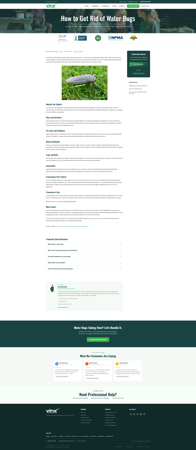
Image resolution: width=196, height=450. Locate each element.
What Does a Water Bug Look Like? (138, 86)
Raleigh (48, 436)
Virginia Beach (109, 436)
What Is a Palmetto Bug (135, 89)
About (87, 6)
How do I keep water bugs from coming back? (60, 269)
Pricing (114, 6)
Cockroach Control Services (80, 398)
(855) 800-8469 (145, 1)
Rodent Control (109, 420)
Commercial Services (111, 425)
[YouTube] (140, 414)
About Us (83, 412)
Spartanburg (101, 436)
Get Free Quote (133, 6)
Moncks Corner (75, 436)
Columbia (60, 436)
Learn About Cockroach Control (98, 339)
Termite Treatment (110, 417)
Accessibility (140, 446)
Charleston (54, 436)
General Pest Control (110, 412)
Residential (96, 6)
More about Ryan (63, 307)
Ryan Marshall (101, 24)
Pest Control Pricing (118, 398)
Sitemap (148, 446)
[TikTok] (144, 414)
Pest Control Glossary (86, 420)
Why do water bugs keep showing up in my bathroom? (62, 250)
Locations (122, 6)
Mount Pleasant (85, 436)
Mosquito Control (109, 415)
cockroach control (95, 218)
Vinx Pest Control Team (82, 24)
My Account (124, 1)
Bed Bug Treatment (110, 422)
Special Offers (133, 1)
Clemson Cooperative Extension (78, 226)
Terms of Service (129, 446)
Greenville (67, 436)
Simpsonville (93, 436)
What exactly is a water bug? (56, 244)
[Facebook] (130, 414)
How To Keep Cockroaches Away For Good (138, 92)
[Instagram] (137, 414)
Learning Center (85, 417)
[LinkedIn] (134, 414)
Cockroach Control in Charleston (100, 398)
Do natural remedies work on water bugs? (59, 256)
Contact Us (84, 415)
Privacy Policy (118, 446)
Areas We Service (85, 422)
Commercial (106, 6)
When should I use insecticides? (56, 263)
